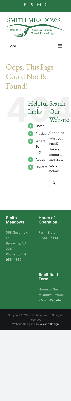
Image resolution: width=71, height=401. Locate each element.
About (40, 159)
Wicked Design (49, 324)
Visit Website (51, 300)
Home (40, 126)
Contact (42, 167)
